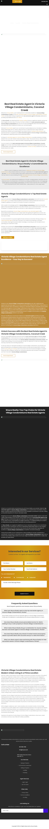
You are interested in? (8, 574)
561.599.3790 (44, 1)
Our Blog (25, 797)
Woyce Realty (10, 113)
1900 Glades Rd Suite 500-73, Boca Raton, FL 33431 (31, 320)
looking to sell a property (37, 131)
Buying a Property (25, 763)
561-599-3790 (22, 747)
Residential (7, 577)
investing (14, 348)
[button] (47, 4)
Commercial (20, 577)
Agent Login (25, 782)
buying (20, 120)
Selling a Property (25, 768)
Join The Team (25, 784)
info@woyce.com (23, 750)
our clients (19, 117)
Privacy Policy (25, 792)
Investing (25, 772)
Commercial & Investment (25, 765)
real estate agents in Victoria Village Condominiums (15, 308)
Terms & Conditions (25, 795)
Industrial (32, 577)
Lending (25, 770)
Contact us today (32, 146)
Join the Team (18, 1)
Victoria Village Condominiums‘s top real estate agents (26, 211)
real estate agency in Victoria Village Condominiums (19, 137)
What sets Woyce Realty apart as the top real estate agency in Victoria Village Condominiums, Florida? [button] (22, 611)
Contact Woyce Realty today (8, 535)
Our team (8, 173)
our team (14, 323)
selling (25, 120)
